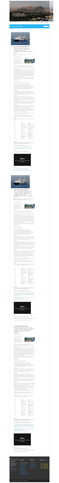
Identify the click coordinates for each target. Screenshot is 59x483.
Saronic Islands (26, 327)
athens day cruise (25, 328)
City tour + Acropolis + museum (24, 463)
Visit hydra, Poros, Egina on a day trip (21, 326)
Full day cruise (21, 193)
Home (44, 26)
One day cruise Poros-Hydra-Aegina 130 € (21, 46)
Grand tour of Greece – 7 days (23, 473)
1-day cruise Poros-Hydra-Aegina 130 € (21, 189)
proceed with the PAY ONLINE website (21, 148)
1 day (18, 327)
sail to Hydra (25, 51)
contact (47, 22)
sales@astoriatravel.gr (13, 471)
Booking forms (43, 22)
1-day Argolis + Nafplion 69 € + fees (24, 468)
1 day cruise (16, 328)
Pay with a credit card (33, 464)
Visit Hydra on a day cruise (29, 51)
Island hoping (22, 327)
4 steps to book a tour (33, 465)
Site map (31, 468)
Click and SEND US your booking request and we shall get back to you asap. (23, 170)
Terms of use (32, 467)
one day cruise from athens (23, 194)
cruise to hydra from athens (31, 328)
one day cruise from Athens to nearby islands (18, 51)
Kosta (15, 327)
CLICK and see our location (13, 468)
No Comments (16, 52)
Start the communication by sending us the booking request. (21, 451)
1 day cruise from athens (20, 328)
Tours (34, 22)
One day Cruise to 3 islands (23, 474)
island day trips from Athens (17, 194)
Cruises (38, 22)
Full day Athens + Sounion (23, 465)
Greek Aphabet (32, 462)
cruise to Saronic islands (16, 193)
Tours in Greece (30, 327)
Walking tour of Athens (23, 464)
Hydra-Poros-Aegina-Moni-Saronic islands (28, 193)
